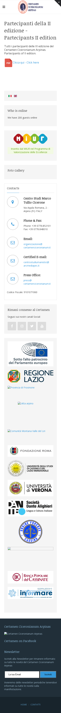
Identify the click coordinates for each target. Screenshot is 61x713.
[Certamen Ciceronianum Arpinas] (30, 6)
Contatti (35, 704)
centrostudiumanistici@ (36, 262)
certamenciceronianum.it (37, 247)
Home (24, 704)
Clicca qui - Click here (26, 62)
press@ (28, 280)
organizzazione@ (33, 244)
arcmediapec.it (31, 265)
